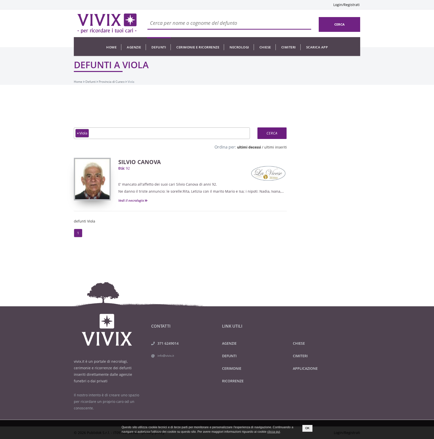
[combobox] (162, 133)
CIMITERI (300, 355)
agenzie (134, 47)
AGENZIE (229, 343)
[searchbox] (91, 133)
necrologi (239, 47)
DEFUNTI (229, 355)
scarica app (317, 47)
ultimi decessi (249, 147)
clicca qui (273, 431)
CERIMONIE (231, 368)
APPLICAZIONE (305, 368)
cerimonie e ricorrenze (197, 47)
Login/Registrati (346, 4)
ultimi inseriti (275, 147)
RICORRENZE (233, 381)
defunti (158, 47)
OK (307, 428)
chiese (265, 47)
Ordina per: (225, 147)
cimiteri (288, 47)
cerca (339, 24)
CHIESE (299, 343)
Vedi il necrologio (131, 200)
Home (111, 47)
